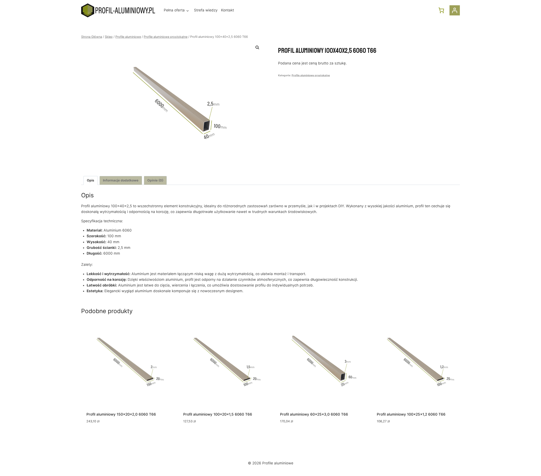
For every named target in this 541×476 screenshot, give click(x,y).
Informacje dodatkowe (120, 180)
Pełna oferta (174, 10)
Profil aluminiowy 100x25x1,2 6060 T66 (411, 414)
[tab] (90, 180)
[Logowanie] (454, 10)
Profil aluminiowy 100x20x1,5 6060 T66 (217, 414)
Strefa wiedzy (205, 10)
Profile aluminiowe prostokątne (311, 75)
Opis (90, 180)
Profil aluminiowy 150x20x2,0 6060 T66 (121, 414)
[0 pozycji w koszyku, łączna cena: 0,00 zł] (441, 10)
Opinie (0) (155, 180)
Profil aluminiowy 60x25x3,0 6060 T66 (314, 414)
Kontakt (227, 10)
